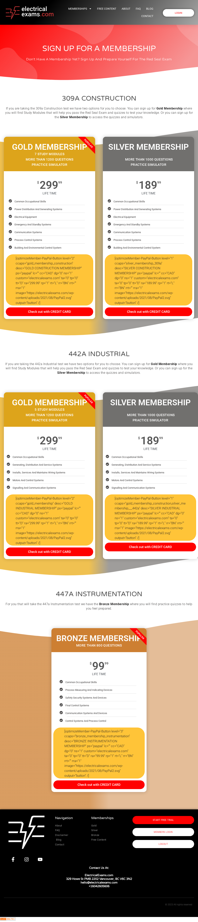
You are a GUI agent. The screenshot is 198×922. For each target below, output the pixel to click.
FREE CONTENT (106, 8)
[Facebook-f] (13, 859)
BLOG (149, 8)
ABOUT (126, 8)
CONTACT (147, 16)
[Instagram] (26, 859)
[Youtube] (40, 859)
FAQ (138, 8)
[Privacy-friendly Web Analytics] (7, 919)
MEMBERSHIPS (77, 8)
